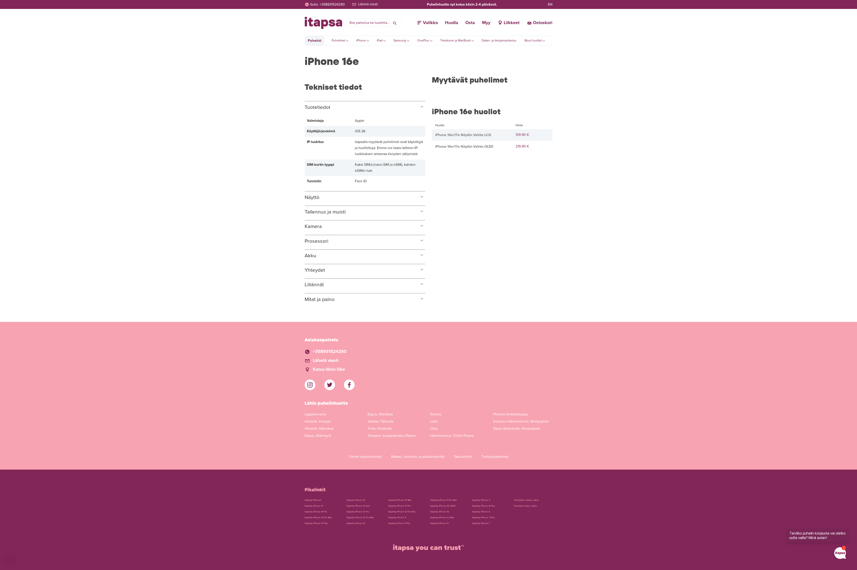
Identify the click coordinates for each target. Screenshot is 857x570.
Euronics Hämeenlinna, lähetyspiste (521, 421)
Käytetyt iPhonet (313, 500)
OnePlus (423, 40)
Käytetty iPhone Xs (439, 512)
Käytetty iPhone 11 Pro (399, 523)
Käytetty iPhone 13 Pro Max (360, 517)
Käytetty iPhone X (481, 500)
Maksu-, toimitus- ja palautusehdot (418, 456)
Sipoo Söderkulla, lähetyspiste (516, 428)
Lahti (434, 421)
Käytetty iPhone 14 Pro (316, 512)
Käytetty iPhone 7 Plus (483, 517)
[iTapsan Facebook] (349, 384)
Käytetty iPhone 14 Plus (316, 523)
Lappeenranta (315, 414)
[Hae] (394, 22)
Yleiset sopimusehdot (365, 456)
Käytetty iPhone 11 (397, 517)
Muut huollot (533, 40)
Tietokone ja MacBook (455, 40)
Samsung (399, 40)
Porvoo (435, 414)
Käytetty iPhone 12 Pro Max (402, 512)
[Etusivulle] (323, 23)
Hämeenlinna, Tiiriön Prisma (452, 435)
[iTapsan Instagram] (310, 384)
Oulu (434, 428)
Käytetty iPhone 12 (356, 523)
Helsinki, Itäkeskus (319, 428)
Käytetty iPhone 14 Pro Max (318, 517)
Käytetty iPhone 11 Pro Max (443, 500)
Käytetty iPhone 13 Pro (358, 512)
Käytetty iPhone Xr (439, 523)
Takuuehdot (463, 456)
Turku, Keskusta (380, 428)
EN (550, 4)
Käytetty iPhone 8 (481, 512)
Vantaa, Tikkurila (380, 421)
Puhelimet (338, 40)
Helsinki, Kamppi (318, 421)
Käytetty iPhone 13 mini (358, 506)
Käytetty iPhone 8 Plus (483, 506)
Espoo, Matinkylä (318, 435)
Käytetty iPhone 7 (481, 523)
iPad (380, 40)
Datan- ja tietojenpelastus (499, 40)
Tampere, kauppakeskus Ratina (392, 435)
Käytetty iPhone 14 (314, 506)
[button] (10, 560)
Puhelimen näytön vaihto (526, 500)
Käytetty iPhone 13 (356, 500)
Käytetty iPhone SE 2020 (443, 506)
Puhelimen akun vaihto (525, 506)
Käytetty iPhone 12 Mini (400, 500)
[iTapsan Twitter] (329, 384)
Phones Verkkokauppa (510, 414)
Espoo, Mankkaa (380, 414)
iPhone (361, 40)
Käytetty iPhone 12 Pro (399, 506)
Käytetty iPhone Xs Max (442, 517)
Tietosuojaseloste (495, 456)
